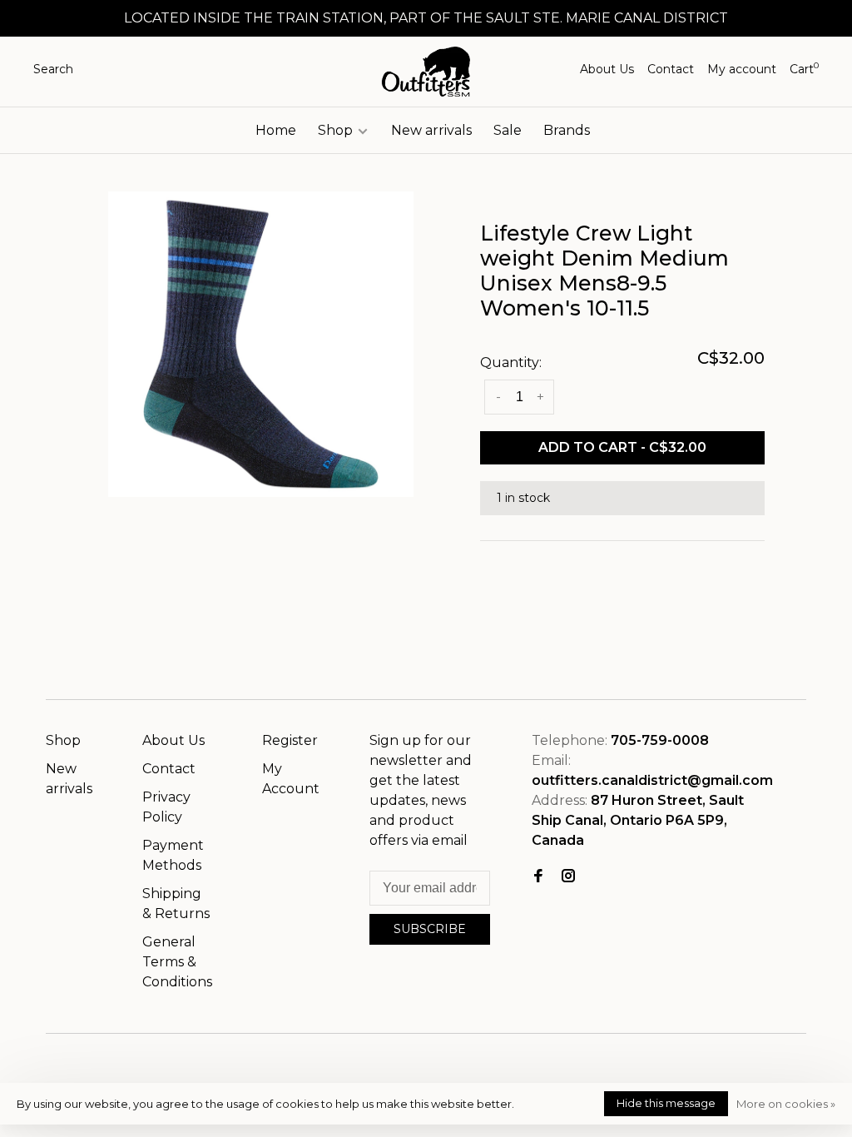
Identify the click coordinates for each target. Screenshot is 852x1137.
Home (275, 130)
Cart (804, 69)
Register (290, 740)
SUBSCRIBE (430, 928)
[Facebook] (538, 877)
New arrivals (431, 130)
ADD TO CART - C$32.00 (622, 447)
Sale (507, 130)
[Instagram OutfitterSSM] (568, 877)
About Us (607, 69)
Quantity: (511, 362)
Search (53, 69)
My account (741, 69)
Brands (566, 130)
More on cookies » (785, 1103)
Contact (670, 69)
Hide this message (666, 1103)
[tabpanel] (261, 344)
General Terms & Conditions (177, 962)
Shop (337, 130)
